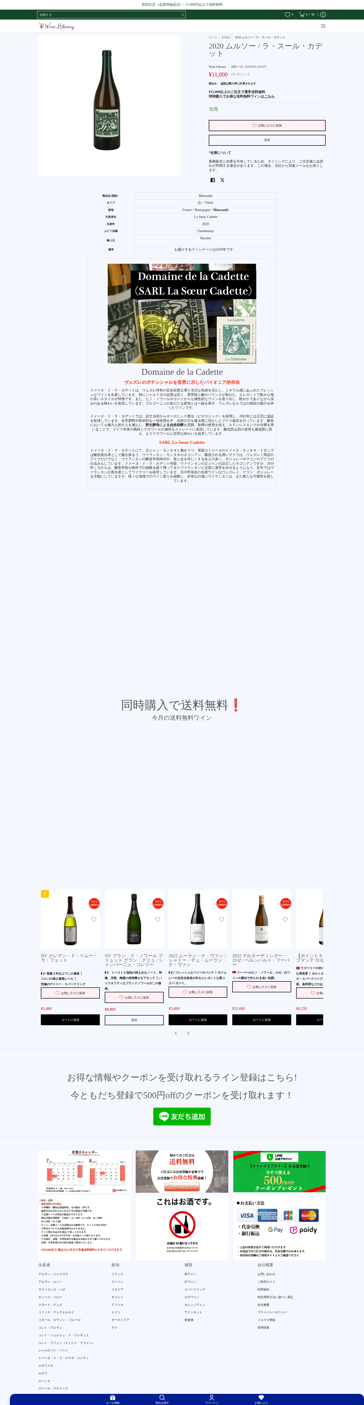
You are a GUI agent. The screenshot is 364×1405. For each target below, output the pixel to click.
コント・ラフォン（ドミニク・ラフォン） (66, 1343)
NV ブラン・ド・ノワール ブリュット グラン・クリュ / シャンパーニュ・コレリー (134, 960)
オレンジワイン (194, 1305)
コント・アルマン (50, 1327)
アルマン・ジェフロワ (53, 1274)
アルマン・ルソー (50, 1282)
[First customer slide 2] (182, 1171)
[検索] (182, 14)
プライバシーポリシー (272, 1312)
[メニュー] (323, 26)
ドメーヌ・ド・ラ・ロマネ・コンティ (63, 1358)
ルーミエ (44, 1381)
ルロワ (42, 1373)
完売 (267, 140)
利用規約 (263, 1289)
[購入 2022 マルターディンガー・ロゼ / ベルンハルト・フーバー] (261, 919)
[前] (176, 1033)
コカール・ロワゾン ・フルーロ (59, 1320)
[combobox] (108, 14)
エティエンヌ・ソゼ (51, 1289)
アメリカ (117, 1305)
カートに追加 (70, 1020)
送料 (223, 83)
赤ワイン (190, 1274)
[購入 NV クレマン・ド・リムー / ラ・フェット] (70, 919)
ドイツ (115, 1312)
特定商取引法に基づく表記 (275, 1297)
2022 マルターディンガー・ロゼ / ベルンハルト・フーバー (260, 960)
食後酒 (188, 1320)
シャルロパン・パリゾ (53, 1350)
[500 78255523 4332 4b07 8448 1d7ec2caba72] (279, 1171)
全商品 (225, 37)
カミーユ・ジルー (50, 1297)
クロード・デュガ (50, 1305)
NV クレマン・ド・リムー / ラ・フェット (68, 958)
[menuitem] (306, 15)
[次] (187, 1033)
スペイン (117, 1282)
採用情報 (263, 1327)
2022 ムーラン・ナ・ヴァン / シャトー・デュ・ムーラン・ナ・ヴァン (198, 960)
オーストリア (120, 1320)
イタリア (117, 1289)
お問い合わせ (266, 1274)
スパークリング (194, 1289)
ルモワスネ (45, 1365)
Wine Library (217, 67)
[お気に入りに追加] (94, 919)
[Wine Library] (57, 26)
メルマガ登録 (266, 1320)
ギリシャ (117, 1297)
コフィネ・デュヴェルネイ (56, 1312)
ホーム (213, 37)
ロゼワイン (191, 1297)
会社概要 (263, 1305)
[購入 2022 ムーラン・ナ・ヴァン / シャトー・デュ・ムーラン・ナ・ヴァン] (198, 919)
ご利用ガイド (266, 1282)
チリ (114, 1327)
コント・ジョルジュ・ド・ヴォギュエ (63, 1335)
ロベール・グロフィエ (53, 1388)
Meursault (221, 210)
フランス (117, 1274)
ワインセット (193, 1312)
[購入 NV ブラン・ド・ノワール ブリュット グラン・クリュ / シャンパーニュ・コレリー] (134, 919)
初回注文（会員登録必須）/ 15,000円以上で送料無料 (182, 4)
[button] (212, 180)
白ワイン (190, 1282)
